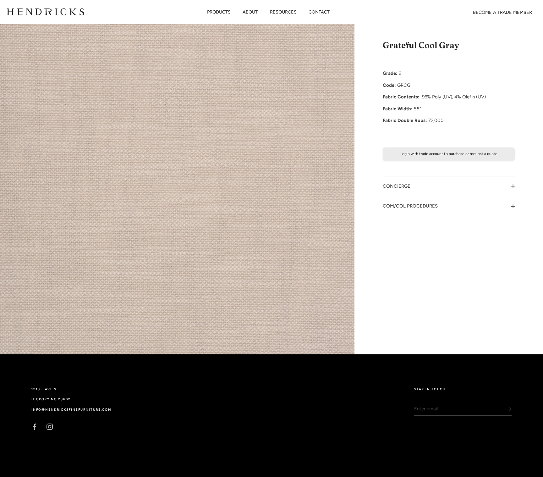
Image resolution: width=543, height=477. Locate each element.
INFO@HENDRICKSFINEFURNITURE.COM (71, 410)
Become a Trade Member (502, 12)
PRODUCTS (219, 12)
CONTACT (319, 12)
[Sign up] (508, 409)
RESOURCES (283, 12)
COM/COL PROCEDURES (410, 206)
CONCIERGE (396, 186)
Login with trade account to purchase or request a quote (448, 154)
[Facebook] (34, 426)
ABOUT (250, 12)
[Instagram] (50, 426)
